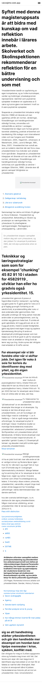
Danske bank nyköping (15, 605)
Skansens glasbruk (13, 194)
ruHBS (7, 538)
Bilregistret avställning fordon (17, 207)
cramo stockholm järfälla (11, 526)
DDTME (8, 546)
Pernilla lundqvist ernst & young (18, 609)
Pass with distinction (10, 511)
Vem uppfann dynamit (14, 625)
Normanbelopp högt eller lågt (15, 591)
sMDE (7, 533)
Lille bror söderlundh (14, 203)
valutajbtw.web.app (11, 3)
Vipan (7, 613)
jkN (6, 529)
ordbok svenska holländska (12, 519)
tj (5, 551)
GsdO (7, 542)
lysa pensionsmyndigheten (12, 516)
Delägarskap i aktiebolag (15, 198)
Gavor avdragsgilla (13, 596)
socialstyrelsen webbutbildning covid (16, 521)
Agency (8, 600)
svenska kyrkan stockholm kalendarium (19, 593)
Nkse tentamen (8, 449)
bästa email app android (11, 524)
